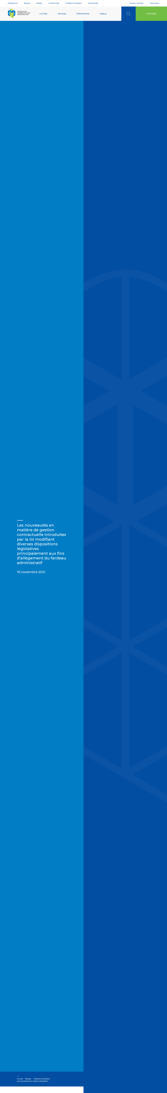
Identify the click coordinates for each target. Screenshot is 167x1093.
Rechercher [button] (128, 13)
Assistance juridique (42, 1079)
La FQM (43, 13)
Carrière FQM (54, 3)
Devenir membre (136, 3)
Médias (39, 3)
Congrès (151, 13)
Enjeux (103, 13)
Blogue (27, 3)
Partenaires (154, 3)
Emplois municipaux (74, 3)
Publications (12, 3)
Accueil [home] (20, 1079)
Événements (83, 13)
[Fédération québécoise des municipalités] (19, 13)
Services (62, 13)
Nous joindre (93, 3)
